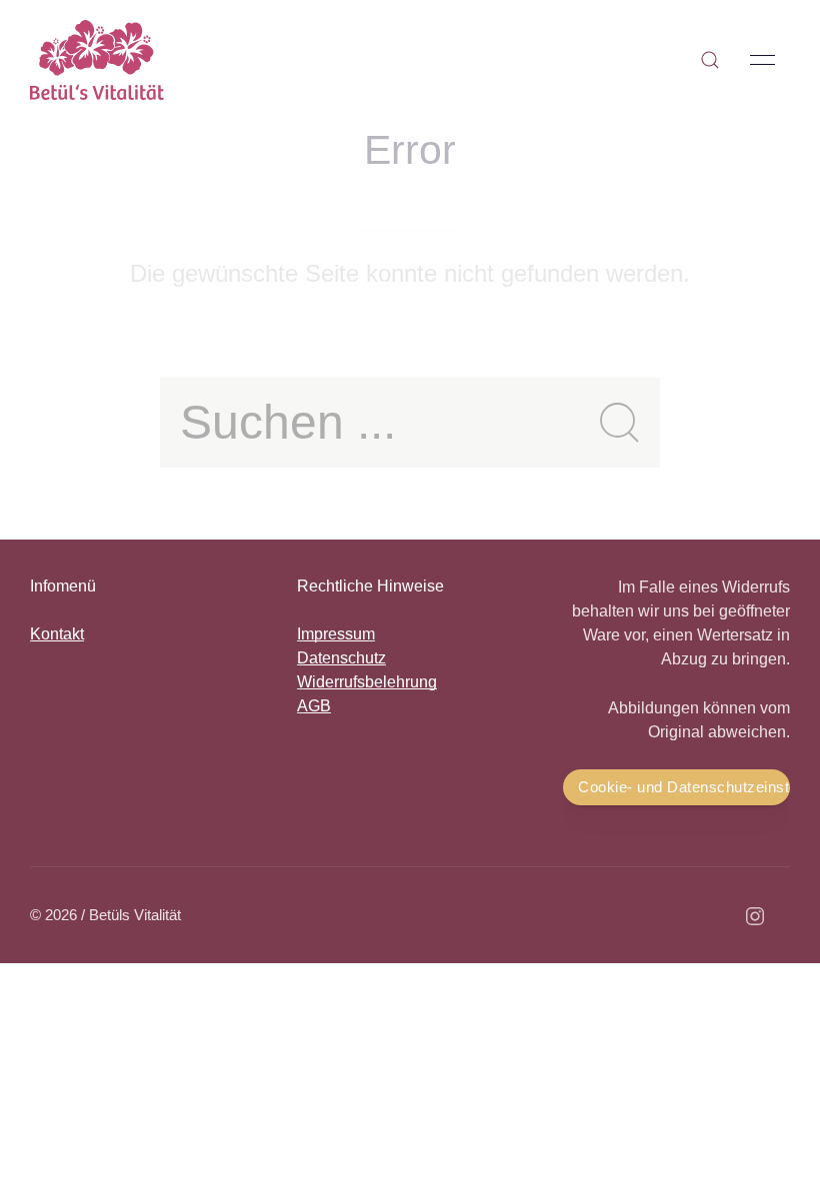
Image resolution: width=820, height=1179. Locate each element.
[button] (710, 60)
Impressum (336, 633)
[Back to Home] (97, 60)
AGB (314, 705)
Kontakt (57, 633)
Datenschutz (341, 657)
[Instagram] (755, 916)
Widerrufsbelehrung (367, 681)
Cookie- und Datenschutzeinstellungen (684, 786)
